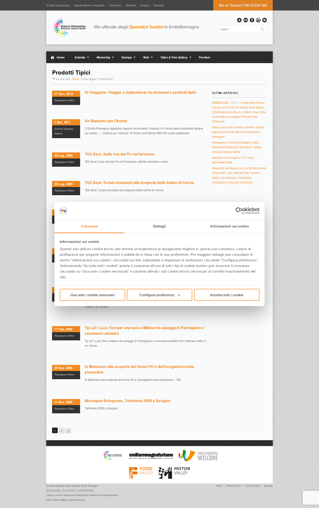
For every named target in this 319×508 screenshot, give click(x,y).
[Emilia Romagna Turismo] (151, 460)
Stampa (124, 59)
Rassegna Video (64, 100)
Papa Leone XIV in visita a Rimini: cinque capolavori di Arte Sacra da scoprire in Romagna (238, 131)
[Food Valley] (141, 477)
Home (61, 57)
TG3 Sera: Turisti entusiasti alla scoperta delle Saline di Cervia (139, 182)
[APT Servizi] (129, 27)
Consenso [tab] (89, 226)
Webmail (130, 5)
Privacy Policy (233, 485)
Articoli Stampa (63, 128)
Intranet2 (158, 5)
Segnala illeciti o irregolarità (89, 5)
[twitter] (239, 20)
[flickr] (245, 20)
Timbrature (115, 5)
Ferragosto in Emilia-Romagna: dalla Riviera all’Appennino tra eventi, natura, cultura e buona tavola (237, 147)
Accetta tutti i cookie (226, 295)
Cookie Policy (252, 485)
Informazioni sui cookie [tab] (229, 226)
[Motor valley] (174, 477)
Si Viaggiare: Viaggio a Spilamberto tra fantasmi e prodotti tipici (140, 92)
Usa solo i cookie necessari (92, 295)
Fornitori (204, 57)
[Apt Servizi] (112, 460)
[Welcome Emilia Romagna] (198, 460)
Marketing (101, 59)
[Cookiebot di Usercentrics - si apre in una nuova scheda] (239, 210)
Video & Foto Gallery (172, 59)
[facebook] (252, 20)
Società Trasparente (57, 5)
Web (143, 59)
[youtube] (258, 20)
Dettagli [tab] (159, 226)
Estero (58, 133)
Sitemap (268, 485)
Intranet (144, 5)
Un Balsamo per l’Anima (106, 120)
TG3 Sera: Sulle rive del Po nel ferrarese (120, 154)
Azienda (77, 59)
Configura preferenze (156, 295)
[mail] (264, 20)
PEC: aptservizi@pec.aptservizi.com (65, 499)
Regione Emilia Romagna (85, 485)
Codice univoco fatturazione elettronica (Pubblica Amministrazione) (82, 495)
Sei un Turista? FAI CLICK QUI (243, 5)
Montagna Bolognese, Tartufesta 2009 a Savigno (127, 400)
